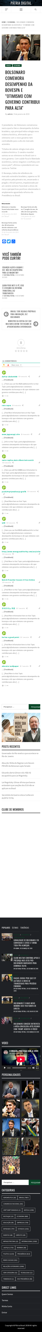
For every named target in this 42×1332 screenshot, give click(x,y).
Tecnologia (26, 1273)
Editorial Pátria (9, 275)
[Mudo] (33, 1068)
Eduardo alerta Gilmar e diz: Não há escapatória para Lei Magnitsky (12, 270)
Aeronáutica (9, 1197)
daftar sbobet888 (9, 376)
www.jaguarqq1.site (11, 434)
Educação (8, 1223)
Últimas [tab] (15, 927)
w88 (3, 523)
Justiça (8, 1248)
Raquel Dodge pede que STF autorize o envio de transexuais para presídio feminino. (25, 982)
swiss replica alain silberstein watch (18, 460)
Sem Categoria (19, 937)
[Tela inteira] (37, 1068)
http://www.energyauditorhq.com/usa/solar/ (21, 551)
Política (17, 934)
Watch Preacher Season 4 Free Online (18, 580)
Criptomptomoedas (12, 1210)
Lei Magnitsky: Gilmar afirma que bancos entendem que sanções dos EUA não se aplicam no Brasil (18, 785)
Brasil (8, 65)
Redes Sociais (19, 1000)
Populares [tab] (6, 927)
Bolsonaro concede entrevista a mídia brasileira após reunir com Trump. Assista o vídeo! (27, 1026)
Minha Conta (7, 1306)
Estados (23, 1229)
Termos (5, 1300)
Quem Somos (7, 1294)
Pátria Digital (21, 3)
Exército (20, 1235)
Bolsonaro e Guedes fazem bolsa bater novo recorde (10, 209)
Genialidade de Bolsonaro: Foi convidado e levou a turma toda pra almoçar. (26, 943)
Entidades (8, 1229)
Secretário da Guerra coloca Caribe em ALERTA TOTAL (18, 796)
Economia (17, 65)
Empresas (22, 1223)
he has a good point (10, 637)
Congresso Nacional (13, 1204)
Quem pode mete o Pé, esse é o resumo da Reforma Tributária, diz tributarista (13, 289)
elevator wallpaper (10, 666)
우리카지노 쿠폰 (8, 608)
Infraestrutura (10, 1241)
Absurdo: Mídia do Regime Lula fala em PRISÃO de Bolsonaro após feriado (18, 764)
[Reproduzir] (5, 1068)
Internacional (25, 1018)
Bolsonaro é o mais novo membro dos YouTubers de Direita (25, 1006)
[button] (21, 727)
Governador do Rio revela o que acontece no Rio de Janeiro (20, 755)
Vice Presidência (24, 1279)
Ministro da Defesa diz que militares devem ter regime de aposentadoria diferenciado (19, 324)
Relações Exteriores (13, 1266)
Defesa (16, 955)
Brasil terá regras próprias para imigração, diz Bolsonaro (23, 314)
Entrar (4, 1312)
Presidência (25, 934)
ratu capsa (6, 405)
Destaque (8, 1216)
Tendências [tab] (24, 927)
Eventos (7, 1235)
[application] (21, 1059)
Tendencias (8, 1279)
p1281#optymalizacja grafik (14, 491)
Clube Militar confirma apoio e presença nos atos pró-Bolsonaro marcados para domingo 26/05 (27, 962)
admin (10, 114)
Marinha (21, 1248)
